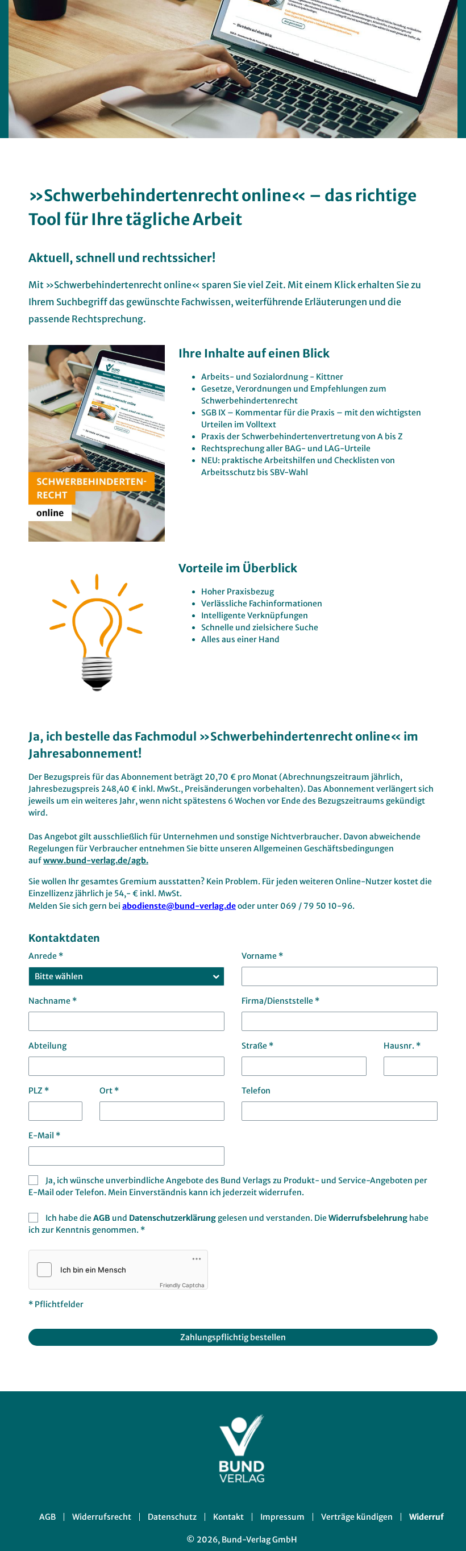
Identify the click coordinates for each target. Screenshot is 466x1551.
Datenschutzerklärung (173, 1218)
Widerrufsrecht (101, 1517)
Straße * (257, 1046)
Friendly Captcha (182, 1285)
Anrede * (45, 956)
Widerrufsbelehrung (368, 1218)
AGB (102, 1218)
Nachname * (52, 1001)
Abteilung (47, 1046)
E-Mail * (44, 1135)
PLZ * (38, 1091)
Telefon (256, 1091)
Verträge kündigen (357, 1517)
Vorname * (262, 956)
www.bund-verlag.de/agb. (95, 860)
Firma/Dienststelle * (280, 1001)
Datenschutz (172, 1517)
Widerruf (426, 1517)
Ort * (109, 1091)
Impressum (282, 1517)
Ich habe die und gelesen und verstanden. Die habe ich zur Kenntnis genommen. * (228, 1224)
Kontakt (228, 1517)
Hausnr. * (402, 1046)
